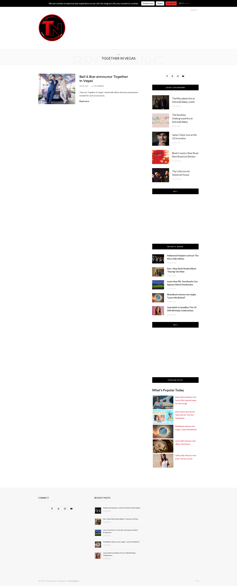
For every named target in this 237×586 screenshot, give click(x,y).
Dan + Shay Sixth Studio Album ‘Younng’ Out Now (120, 519)
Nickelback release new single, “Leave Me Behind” (121, 542)
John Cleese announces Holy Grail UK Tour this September (185, 414)
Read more (84, 101)
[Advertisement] (149, 20)
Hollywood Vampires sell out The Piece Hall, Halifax (121, 508)
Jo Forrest (99, 86)
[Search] (188, 10)
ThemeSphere (73, 581)
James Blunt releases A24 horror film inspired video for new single (185, 400)
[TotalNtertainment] (52, 28)
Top (197, 581)
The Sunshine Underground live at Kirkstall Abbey (182, 118)
